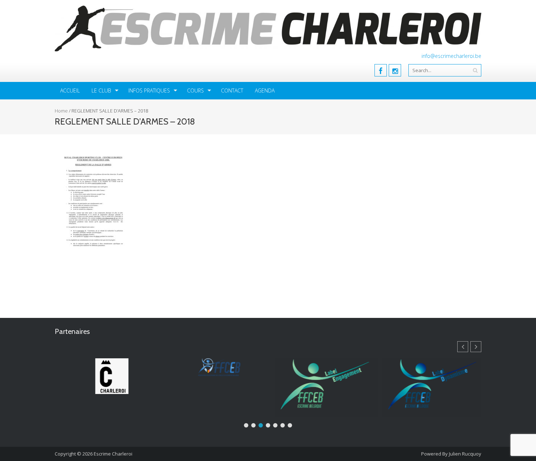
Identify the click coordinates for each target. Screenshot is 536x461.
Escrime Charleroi (113, 453)
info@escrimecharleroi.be (451, 55)
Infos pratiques (149, 90)
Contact (232, 90)
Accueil (70, 90)
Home (61, 110)
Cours (195, 90)
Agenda (265, 90)
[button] (475, 346)
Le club (101, 90)
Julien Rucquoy (465, 453)
